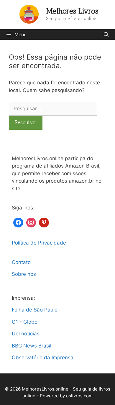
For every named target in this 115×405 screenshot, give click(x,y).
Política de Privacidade (39, 243)
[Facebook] (18, 222)
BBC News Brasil (31, 346)
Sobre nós (24, 274)
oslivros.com (79, 396)
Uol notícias (26, 334)
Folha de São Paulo (35, 310)
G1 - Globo (24, 322)
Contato (21, 262)
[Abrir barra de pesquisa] (106, 34)
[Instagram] (31, 222)
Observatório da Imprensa (42, 357)
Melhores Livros (72, 10)
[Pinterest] (43, 222)
